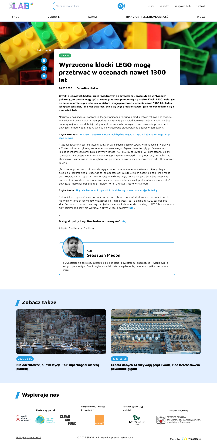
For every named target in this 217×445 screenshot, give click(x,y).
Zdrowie (54, 16)
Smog (15, 16)
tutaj (131, 207)
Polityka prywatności (28, 437)
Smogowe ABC (182, 5)
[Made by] (191, 439)
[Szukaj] (120, 6)
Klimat (92, 16)
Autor (90, 250)
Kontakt (200, 5)
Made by (175, 439)
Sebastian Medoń (87, 88)
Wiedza (65, 55)
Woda (201, 16)
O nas (151, 5)
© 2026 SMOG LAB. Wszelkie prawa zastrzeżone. (105, 437)
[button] (44, 61)
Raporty (164, 5)
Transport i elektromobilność (147, 16)
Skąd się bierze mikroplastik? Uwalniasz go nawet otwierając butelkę (116, 190)
